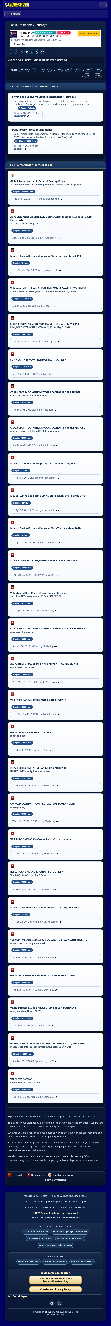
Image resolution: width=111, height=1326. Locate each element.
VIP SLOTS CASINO (21, 1079)
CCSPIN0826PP (90, 33)
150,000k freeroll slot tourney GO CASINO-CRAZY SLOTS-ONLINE (48, 939)
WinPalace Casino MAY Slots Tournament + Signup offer (53, 495)
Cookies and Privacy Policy (55, 1289)
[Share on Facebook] (26, 51)
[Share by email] (42, 51)
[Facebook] (52, 1303)
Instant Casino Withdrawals (70, 1238)
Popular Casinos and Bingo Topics (69, 1195)
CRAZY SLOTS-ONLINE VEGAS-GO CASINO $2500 (38, 768)
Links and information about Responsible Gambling (55, 1280)
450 (89, 69)
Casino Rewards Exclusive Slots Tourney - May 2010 (50, 528)
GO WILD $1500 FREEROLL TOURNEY (31, 732)
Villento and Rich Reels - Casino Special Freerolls (38, 593)
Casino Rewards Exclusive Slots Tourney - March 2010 (51, 907)
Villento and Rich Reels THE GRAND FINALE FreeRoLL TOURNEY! (48, 288)
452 (87, 75)
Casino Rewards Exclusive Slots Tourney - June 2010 (50, 256)
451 (98, 69)
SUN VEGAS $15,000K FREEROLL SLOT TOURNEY (38, 359)
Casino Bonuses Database (36, 1231)
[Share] (11, 51)
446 (59, 69)
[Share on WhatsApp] (32, 51)
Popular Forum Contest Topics (69, 1201)
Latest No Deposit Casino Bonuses (55, 1245)
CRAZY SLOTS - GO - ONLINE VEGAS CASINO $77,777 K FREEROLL (47, 628)
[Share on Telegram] (37, 51)
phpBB (48, 1311)
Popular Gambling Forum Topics (42, 1207)
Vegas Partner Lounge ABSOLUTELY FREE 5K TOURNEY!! (43, 1007)
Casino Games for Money (55, 1261)
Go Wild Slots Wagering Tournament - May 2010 (48, 463)
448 (78, 69)
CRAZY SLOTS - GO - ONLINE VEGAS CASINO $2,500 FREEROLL (46, 392)
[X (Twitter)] (59, 1303)
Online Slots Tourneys (28, 1261)
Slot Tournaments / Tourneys (28, 25)
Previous (24, 69)
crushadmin (20, 115)
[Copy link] (16, 51)
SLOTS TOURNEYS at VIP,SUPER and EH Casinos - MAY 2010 (44, 324)
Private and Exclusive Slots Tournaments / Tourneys (44, 96)
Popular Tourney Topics (37, 1201)
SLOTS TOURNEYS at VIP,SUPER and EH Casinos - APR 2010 (44, 560)
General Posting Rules (51, 181)
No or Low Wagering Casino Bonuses (70, 1231)
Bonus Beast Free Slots (82, 1261)
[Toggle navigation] (103, 5)
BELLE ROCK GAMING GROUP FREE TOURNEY (36, 871)
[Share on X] (21, 51)
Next (97, 75)
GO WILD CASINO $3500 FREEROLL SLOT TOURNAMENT (42, 975)
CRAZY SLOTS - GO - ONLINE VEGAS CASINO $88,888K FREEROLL (47, 427)
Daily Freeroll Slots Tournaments (32, 129)
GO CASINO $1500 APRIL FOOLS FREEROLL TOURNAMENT (44, 664)
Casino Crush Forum (19, 59)
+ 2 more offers (19, 44)
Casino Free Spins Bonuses (40, 1238)
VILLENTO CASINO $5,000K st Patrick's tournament (40, 839)
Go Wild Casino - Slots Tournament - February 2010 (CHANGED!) (47, 1043)
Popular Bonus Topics (35, 1195)
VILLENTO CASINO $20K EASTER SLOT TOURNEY (38, 700)
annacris (18, 148)
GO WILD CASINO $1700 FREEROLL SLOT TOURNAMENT (42, 803)
